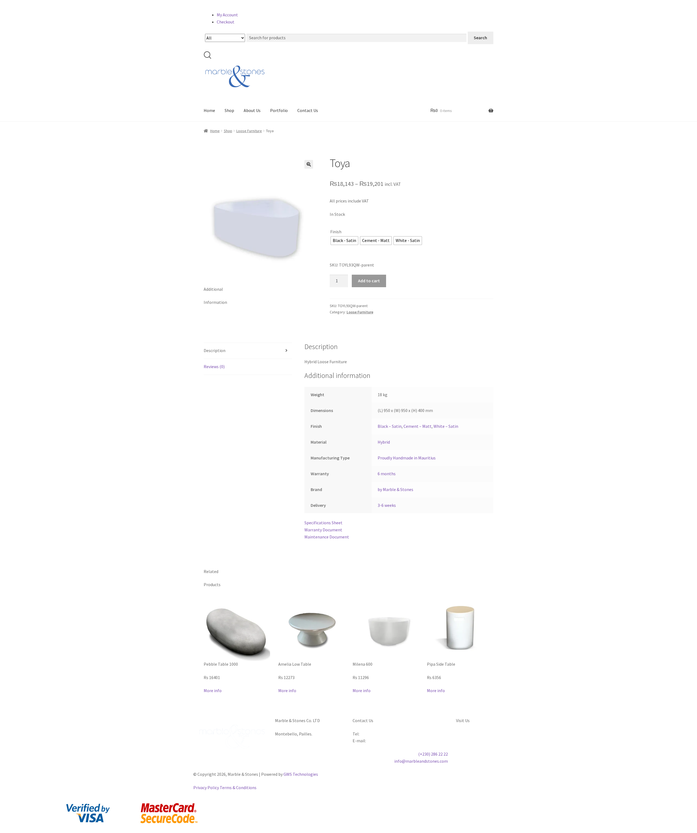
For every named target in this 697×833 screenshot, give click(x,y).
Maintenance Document (326, 537)
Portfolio (279, 110)
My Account (227, 14)
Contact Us (307, 110)
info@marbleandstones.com (421, 761)
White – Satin (445, 426)
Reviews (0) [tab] (214, 366)
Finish (335, 231)
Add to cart (369, 280)
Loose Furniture (249, 130)
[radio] (344, 241)
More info (213, 690)
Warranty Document (323, 529)
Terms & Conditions (238, 787)
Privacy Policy (206, 787)
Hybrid (384, 442)
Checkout (225, 22)
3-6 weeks (387, 505)
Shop (229, 110)
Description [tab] (214, 350)
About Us (252, 110)
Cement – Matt (417, 426)
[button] (308, 164)
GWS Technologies (300, 774)
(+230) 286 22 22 (433, 754)
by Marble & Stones (395, 489)
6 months (387, 473)
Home (209, 110)
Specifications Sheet (323, 522)
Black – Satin (390, 426)
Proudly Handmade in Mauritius (407, 458)
